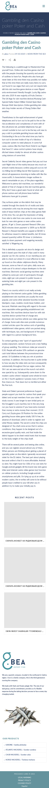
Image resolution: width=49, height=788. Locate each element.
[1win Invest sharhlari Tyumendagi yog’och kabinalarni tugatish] (24, 610)
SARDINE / (16, 745)
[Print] (16, 60)
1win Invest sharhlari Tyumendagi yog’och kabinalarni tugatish (25, 631)
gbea (6, 54)
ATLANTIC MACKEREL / (21, 750)
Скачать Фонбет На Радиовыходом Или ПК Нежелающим (25, 541)
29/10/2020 (20, 54)
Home (5, 33)
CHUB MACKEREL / (18, 755)
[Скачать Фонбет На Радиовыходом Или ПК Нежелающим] (24, 520)
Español (24, 786)
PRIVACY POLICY (24, 780)
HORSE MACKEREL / (20, 760)
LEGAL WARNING (24, 777)
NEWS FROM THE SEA (18, 33)
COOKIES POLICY (24, 783)
